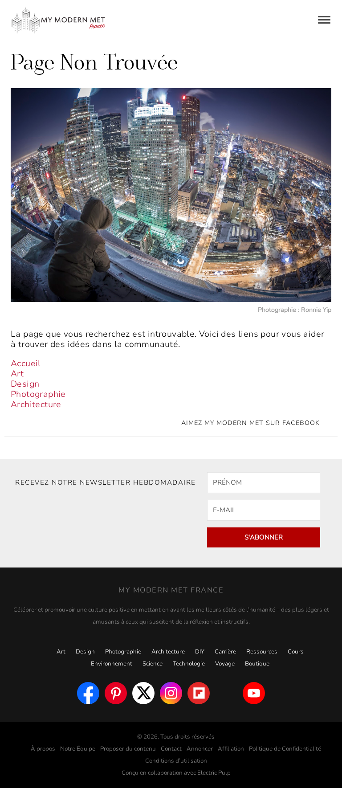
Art (17, 374)
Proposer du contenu (128, 749)
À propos (43, 749)
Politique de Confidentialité (285, 749)
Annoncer (200, 749)
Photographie (38, 394)
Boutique (257, 664)
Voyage (225, 664)
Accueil (26, 363)
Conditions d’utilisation (176, 761)
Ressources (261, 652)
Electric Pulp (214, 773)
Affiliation (231, 749)
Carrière (225, 652)
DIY (199, 652)
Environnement (111, 664)
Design (25, 384)
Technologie (189, 664)
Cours (296, 652)
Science (152, 664)
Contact (171, 749)
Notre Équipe (77, 749)
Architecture (36, 404)
